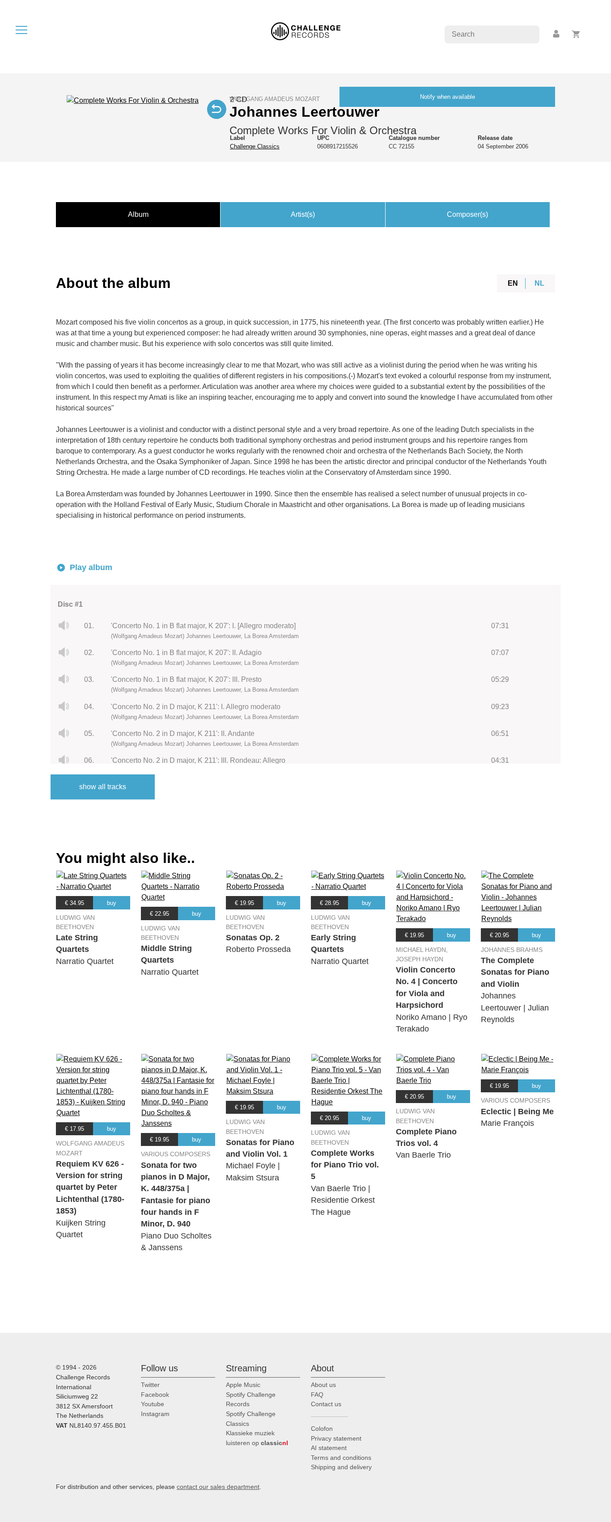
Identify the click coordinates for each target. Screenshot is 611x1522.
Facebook (155, 1394)
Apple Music (243, 1384)
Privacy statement (336, 1438)
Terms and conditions (341, 1457)
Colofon (322, 1428)
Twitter (150, 1384)
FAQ (317, 1394)
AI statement (329, 1447)
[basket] (576, 34)
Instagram (155, 1413)
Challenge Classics (255, 146)
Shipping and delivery (341, 1467)
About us (323, 1384)
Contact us (326, 1404)
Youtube (152, 1404)
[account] (556, 34)
